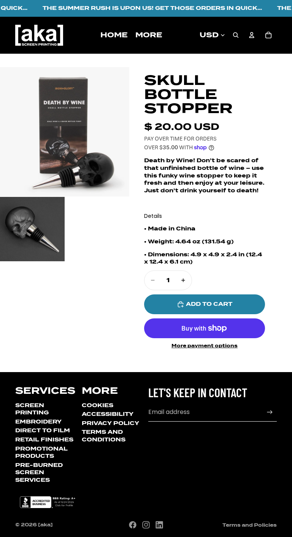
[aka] (45, 524)
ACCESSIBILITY (107, 414)
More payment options (204, 345)
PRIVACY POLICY (110, 423)
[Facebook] (132, 524)
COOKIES (97, 405)
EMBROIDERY (38, 422)
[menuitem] (149, 35)
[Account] (251, 35)
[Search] (235, 35)
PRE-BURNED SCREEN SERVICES (39, 472)
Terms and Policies (249, 525)
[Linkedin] (159, 524)
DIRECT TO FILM (42, 430)
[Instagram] (146, 524)
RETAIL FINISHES (44, 439)
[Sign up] (270, 412)
